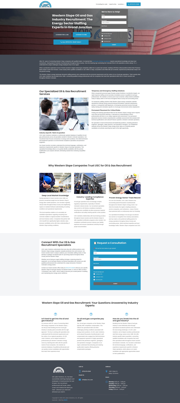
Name (103, 14)
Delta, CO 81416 (113, 373)
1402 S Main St (113, 371)
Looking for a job (62, 35)
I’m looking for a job (101, 4)
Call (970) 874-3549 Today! (71, 42)
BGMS (65, 400)
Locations (121, 4)
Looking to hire (81, 35)
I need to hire (112, 4)
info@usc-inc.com (87, 379)
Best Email (104, 20)
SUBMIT (114, 45)
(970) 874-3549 (134, 4)
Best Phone (105, 26)
